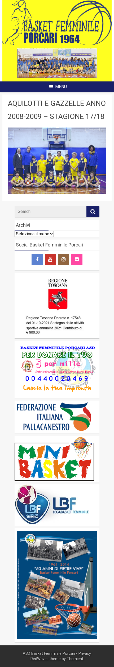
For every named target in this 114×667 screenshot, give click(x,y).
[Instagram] (63, 259)
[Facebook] (37, 259)
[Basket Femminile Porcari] (57, 43)
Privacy (84, 653)
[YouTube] (50, 259)
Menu (61, 86)
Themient (75, 659)
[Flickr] (76, 259)
